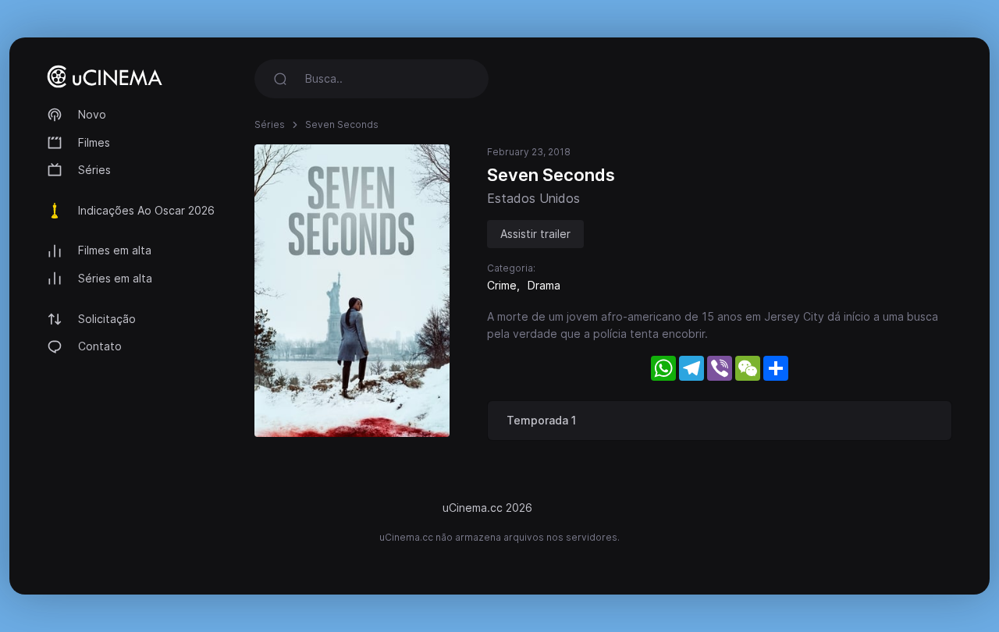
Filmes (94, 142)
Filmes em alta (114, 250)
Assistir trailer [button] (535, 233)
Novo (92, 114)
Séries (94, 169)
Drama (544, 285)
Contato (100, 346)
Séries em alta (115, 278)
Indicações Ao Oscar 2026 (146, 210)
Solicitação (107, 318)
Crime (502, 285)
